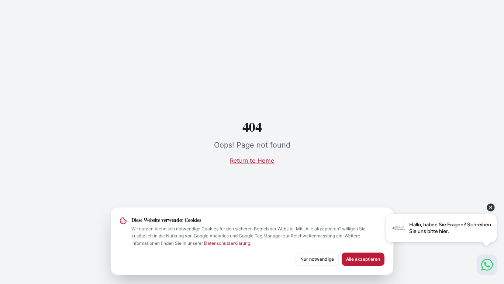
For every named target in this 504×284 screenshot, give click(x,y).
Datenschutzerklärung (227, 243)
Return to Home (252, 160)
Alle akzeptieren (363, 259)
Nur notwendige (317, 259)
